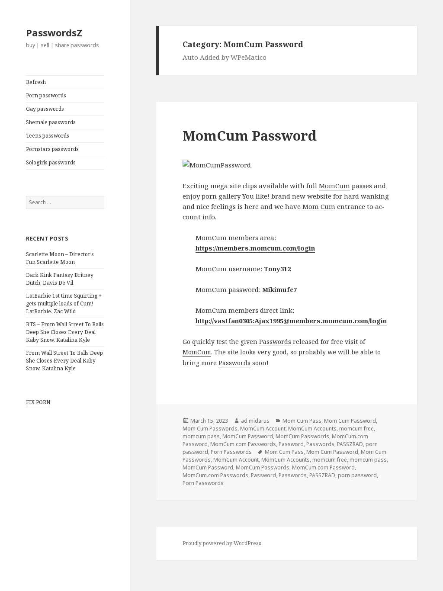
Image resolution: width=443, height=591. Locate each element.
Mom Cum (318, 206)
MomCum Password (250, 135)
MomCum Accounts (312, 428)
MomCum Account (263, 428)
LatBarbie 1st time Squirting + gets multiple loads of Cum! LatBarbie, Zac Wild (64, 303)
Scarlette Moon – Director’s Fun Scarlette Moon (60, 258)
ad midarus (255, 420)
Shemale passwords (51, 122)
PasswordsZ (54, 32)
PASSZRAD (350, 444)
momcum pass (201, 436)
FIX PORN (38, 402)
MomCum (334, 185)
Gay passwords (45, 108)
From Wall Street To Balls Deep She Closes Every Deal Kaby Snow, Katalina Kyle (64, 360)
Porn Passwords (231, 452)
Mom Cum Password (350, 420)
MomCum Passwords (302, 436)
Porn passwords (46, 95)
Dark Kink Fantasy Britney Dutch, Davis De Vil (59, 278)
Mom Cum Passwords (210, 428)
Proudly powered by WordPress (222, 543)
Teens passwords (47, 135)
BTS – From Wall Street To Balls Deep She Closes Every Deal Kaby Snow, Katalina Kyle (65, 332)
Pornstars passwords (52, 149)
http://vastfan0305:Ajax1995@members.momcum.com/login (291, 320)
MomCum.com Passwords (243, 444)
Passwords (275, 341)
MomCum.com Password (323, 467)
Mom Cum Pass (301, 420)
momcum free (356, 428)
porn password (357, 475)
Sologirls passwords (51, 162)
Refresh (36, 82)
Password (291, 444)
